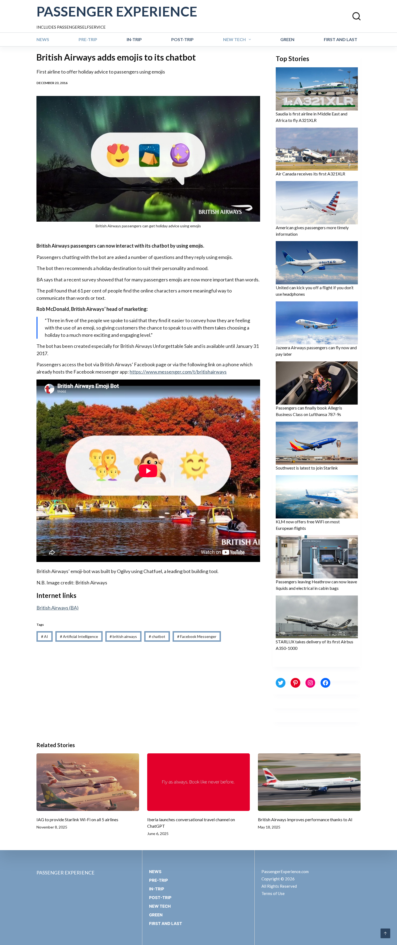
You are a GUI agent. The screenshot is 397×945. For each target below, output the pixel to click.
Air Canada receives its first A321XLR (310, 173)
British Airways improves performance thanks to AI (305, 819)
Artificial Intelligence (79, 636)
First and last (340, 39)
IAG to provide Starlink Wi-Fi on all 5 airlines (77, 819)
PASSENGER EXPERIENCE (116, 11)
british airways (123, 636)
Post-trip (182, 39)
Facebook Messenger (196, 636)
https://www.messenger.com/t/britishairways (178, 372)
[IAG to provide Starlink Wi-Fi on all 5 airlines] (87, 782)
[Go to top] (385, 933)
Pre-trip (88, 39)
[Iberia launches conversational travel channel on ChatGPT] (198, 782)
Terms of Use (273, 893)
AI (44, 636)
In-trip (134, 39)
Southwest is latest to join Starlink (307, 467)
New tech (234, 39)
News (42, 39)
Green (287, 39)
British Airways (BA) (57, 608)
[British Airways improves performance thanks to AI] (309, 782)
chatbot (157, 636)
